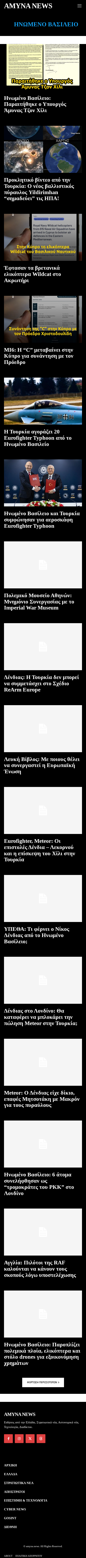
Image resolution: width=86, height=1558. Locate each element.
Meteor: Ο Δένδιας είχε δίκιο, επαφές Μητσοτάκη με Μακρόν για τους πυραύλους (42, 1099)
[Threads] (41, 1438)
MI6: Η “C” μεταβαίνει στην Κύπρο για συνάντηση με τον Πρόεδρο (38, 356)
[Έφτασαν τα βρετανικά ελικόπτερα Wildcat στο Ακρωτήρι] (43, 237)
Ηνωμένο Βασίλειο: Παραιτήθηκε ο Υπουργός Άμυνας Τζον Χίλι (35, 104)
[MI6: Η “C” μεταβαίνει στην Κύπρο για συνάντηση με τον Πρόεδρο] (43, 319)
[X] (30, 1438)
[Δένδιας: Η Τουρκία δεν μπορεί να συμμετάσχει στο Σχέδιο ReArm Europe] (43, 646)
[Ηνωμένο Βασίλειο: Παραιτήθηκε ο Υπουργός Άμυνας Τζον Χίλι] (43, 67)
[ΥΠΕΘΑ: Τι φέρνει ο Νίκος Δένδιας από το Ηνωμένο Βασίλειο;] (43, 898)
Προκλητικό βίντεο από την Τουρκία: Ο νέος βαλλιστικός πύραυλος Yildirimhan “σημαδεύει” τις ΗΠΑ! (39, 189)
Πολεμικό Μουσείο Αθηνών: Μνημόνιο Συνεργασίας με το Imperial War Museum (39, 601)
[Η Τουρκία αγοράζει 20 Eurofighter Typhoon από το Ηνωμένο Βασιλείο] (43, 401)
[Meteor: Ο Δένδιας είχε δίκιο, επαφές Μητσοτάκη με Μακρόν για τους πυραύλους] (43, 1062)
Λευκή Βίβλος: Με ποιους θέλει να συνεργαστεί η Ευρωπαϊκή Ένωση (42, 765)
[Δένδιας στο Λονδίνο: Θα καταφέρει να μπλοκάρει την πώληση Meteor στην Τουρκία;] (43, 980)
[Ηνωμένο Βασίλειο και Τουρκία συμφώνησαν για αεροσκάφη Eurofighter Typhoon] (43, 482)
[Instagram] (19, 1438)
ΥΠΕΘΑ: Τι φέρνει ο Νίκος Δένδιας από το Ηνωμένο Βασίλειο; (36, 935)
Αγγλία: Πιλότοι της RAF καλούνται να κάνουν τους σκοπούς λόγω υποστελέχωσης (40, 1268)
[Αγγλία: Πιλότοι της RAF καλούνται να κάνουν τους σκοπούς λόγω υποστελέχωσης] (43, 1232)
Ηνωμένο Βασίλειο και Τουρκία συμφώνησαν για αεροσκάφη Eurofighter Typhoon (42, 519)
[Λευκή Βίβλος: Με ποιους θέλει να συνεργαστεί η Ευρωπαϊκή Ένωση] (43, 728)
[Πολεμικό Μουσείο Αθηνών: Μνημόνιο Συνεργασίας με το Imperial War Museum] (43, 564)
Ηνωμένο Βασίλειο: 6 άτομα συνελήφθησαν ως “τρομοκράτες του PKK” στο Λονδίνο (39, 1183)
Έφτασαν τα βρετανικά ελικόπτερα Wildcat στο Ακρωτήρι (32, 274)
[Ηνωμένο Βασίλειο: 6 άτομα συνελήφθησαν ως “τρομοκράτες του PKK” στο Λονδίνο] (43, 1144)
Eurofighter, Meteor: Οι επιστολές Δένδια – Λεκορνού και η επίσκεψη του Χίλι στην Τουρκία (39, 850)
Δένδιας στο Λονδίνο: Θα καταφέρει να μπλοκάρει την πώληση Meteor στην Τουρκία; (40, 1017)
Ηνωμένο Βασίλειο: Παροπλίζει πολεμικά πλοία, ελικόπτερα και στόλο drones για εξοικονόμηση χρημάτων (42, 1353)
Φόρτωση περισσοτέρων (42, 1382)
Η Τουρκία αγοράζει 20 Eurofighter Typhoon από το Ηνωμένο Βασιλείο (38, 437)
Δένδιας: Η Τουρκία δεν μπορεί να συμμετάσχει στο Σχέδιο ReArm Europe (41, 683)
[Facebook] (8, 1438)
